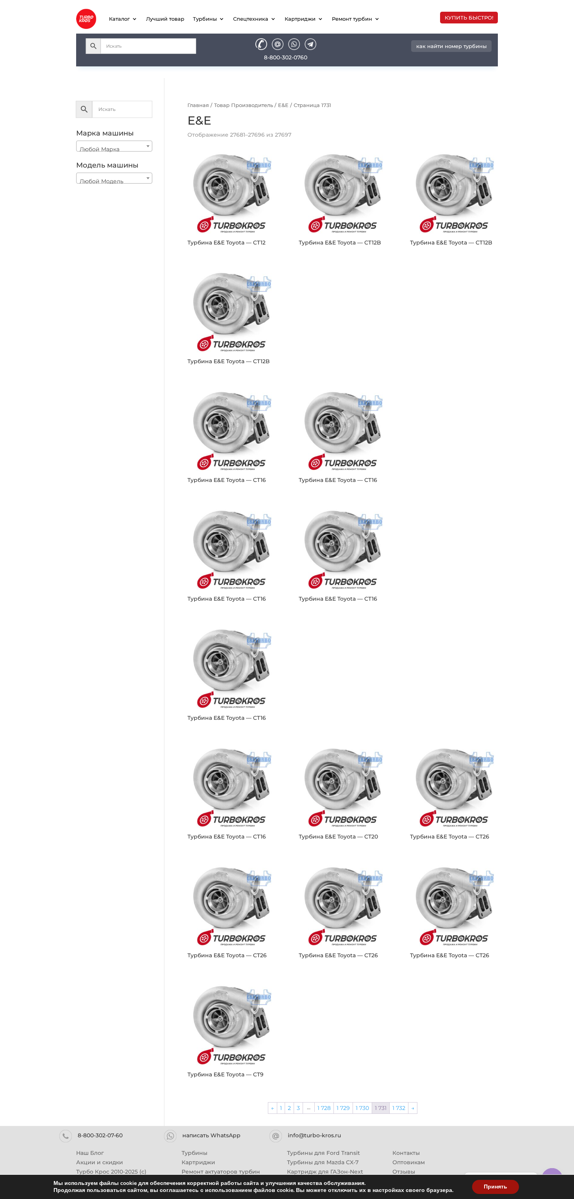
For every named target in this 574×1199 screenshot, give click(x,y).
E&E (283, 105)
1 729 (343, 1108)
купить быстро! (469, 17)
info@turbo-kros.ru (314, 1135)
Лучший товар (165, 19)
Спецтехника (250, 19)
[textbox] (114, 149)
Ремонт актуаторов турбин (221, 1171)
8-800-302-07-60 (100, 1135)
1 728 (324, 1108)
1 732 (398, 1108)
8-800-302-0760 (285, 57)
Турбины (205, 19)
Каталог (119, 19)
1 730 (362, 1108)
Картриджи (300, 19)
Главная (198, 105)
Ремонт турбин (352, 19)
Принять (495, 1186)
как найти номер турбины (451, 46)
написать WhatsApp (211, 1135)
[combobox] (114, 146)
